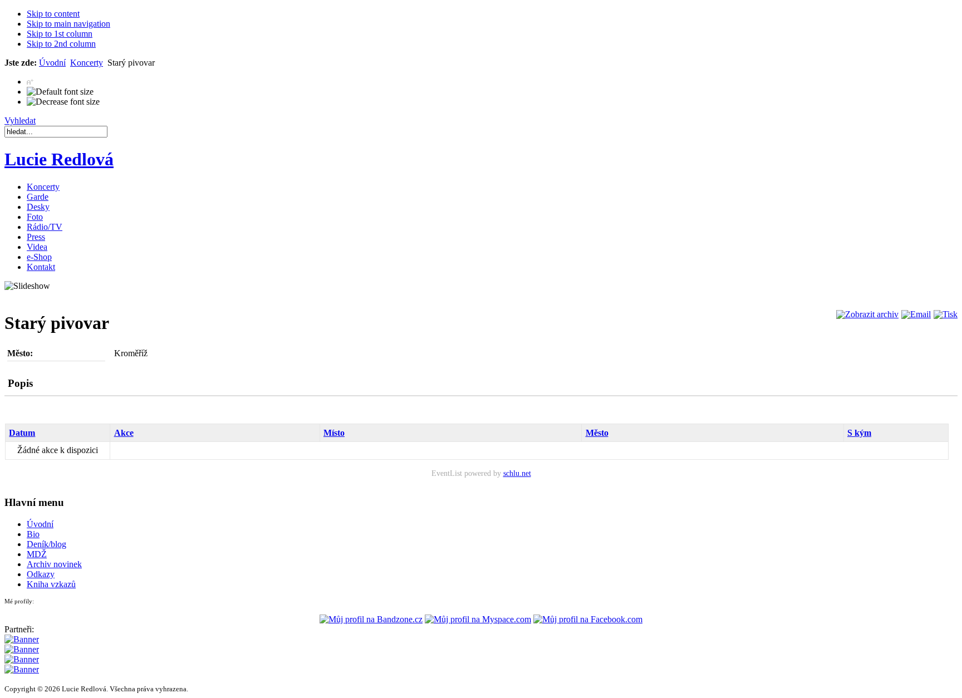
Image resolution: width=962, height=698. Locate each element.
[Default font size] (60, 92)
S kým (859, 433)
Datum (22, 433)
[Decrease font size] (63, 102)
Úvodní (52, 62)
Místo (334, 433)
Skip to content (53, 13)
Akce (124, 433)
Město (597, 433)
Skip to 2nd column (61, 43)
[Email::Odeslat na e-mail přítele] (915, 314)
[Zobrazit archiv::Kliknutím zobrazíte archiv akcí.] (866, 314)
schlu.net (517, 473)
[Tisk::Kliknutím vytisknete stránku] (944, 314)
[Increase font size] (30, 82)
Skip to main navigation (68, 23)
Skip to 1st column (59, 33)
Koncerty (86, 62)
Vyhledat (20, 120)
